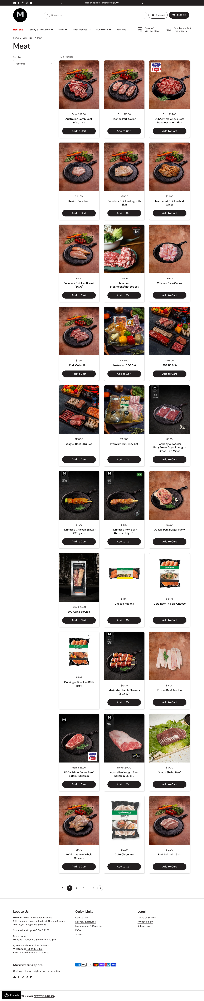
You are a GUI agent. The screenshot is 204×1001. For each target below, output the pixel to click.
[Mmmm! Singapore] (20, 15)
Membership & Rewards (88, 926)
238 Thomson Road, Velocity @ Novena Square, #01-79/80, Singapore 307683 (39, 922)
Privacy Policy (145, 921)
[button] (179, 15)
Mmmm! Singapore (44, 995)
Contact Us (81, 917)
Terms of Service (147, 917)
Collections (28, 37)
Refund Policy (145, 926)
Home (16, 37)
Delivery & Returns (85, 921)
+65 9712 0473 (34, 948)
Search (79, 934)
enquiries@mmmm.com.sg (34, 952)
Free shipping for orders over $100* (102, 3)
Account (160, 15)
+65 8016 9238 (41, 930)
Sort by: (17, 57)
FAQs (78, 930)
